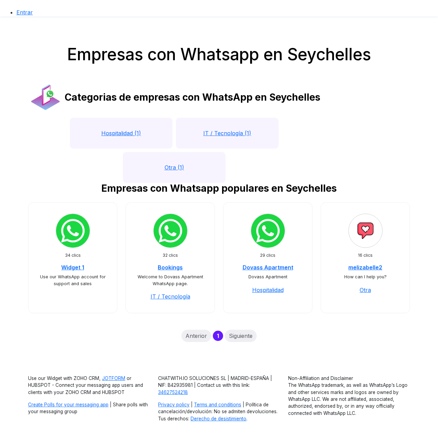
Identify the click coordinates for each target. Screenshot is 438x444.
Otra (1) (174, 167)
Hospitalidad (268, 290)
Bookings (170, 267)
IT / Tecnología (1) (227, 133)
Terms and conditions (217, 404)
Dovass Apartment (268, 267)
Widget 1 (72, 267)
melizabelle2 (365, 267)
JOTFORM (113, 378)
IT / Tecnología (170, 296)
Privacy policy (174, 404)
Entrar (24, 12)
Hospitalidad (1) (121, 133)
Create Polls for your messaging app (68, 404)
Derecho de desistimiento (218, 418)
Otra (365, 290)
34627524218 (173, 392)
